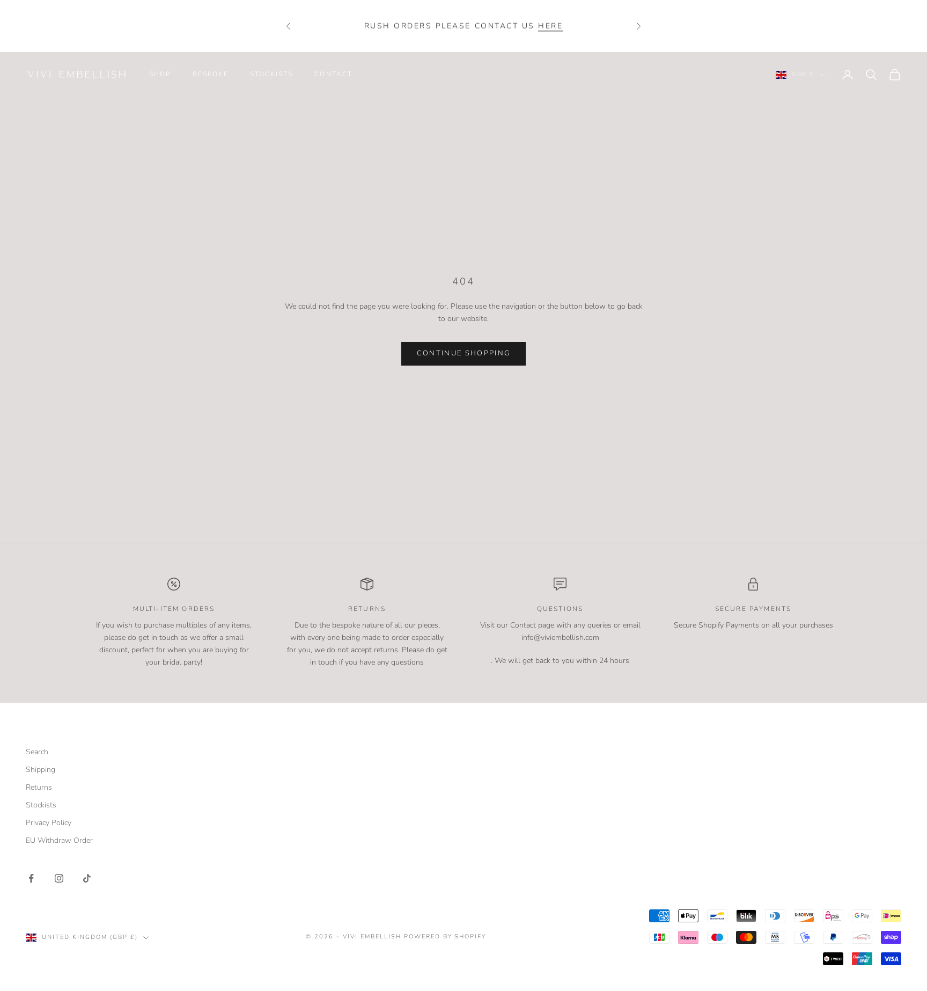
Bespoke (211, 74)
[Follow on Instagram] (59, 878)
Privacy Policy (48, 823)
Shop (160, 74)
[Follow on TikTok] (87, 878)
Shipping (40, 769)
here (550, 26)
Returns (39, 787)
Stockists (271, 74)
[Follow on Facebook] (31, 878)
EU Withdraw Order (59, 840)
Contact (333, 74)
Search (37, 752)
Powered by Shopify (445, 936)
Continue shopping (464, 353)
